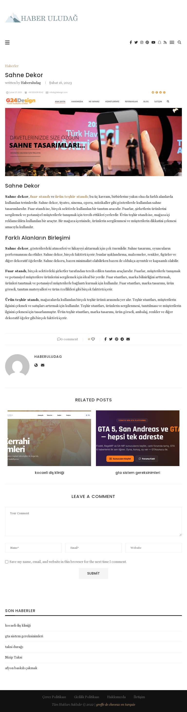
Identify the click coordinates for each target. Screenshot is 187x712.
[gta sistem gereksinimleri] (137, 438)
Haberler (12, 66)
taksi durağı (14, 647)
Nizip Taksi (13, 657)
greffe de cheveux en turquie (115, 704)
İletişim (139, 697)
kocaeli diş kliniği (49, 472)
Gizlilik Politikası (86, 697)
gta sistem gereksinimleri (137, 472)
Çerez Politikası (54, 697)
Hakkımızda (116, 697)
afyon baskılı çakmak (21, 668)
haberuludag (31, 83)
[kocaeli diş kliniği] (49, 438)
